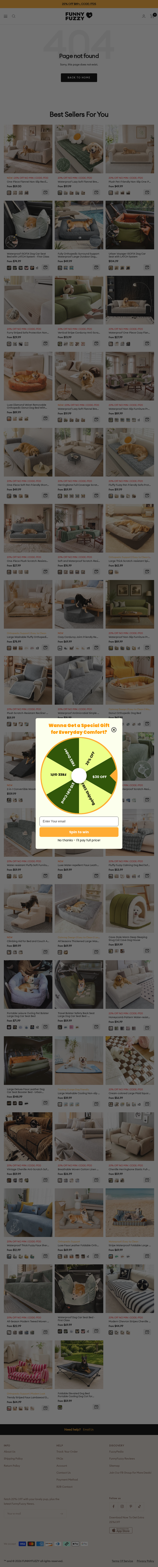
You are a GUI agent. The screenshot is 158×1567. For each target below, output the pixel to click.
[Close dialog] (114, 729)
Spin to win (79, 832)
